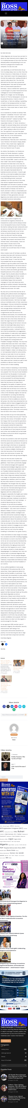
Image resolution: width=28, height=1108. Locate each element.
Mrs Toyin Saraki (16, 841)
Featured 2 (25, 834)
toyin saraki (2, 858)
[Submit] (26, 1065)
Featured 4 (9, 836)
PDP (1, 848)
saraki (21, 853)
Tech (13, 855)
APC (2, 831)
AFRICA (12, 826)
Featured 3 (3, 836)
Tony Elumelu (21, 855)
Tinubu (16, 855)
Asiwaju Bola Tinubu (9, 831)
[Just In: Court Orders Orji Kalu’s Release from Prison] (18, 663)
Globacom (22, 836)
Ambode (25, 828)
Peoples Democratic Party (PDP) (14, 848)
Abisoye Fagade (6, 826)
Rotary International (4, 853)
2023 (1, 826)
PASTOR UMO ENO (22, 844)
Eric (5, 42)
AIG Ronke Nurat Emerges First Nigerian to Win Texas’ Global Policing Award (17, 1076)
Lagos (10, 839)
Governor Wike (4, 839)
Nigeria (4, 844)
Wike (10, 858)
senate (2, 855)
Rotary (17, 850)
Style (10, 855)
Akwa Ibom (17, 826)
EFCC (15, 834)
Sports (6, 855)
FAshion (19, 834)
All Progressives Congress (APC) (11, 828)
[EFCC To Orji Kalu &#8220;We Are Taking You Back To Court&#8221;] (7, 667)
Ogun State (11, 845)
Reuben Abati (3, 850)
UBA (7, 858)
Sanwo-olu (14, 853)
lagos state (17, 839)
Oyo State (17, 844)
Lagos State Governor (5, 841)
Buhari (21, 831)
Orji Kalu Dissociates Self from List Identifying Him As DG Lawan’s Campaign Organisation (6, 686)
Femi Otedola (16, 836)
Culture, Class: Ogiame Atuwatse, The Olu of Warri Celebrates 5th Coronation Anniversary (13, 918)
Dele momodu (9, 834)
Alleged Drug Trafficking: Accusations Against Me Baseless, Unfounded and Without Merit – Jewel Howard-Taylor (12, 965)
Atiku (15, 832)
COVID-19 (2, 834)
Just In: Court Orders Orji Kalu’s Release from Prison (18, 668)
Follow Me (14, 734)
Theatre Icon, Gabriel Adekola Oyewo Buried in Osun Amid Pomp (16, 1098)
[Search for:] (11, 777)
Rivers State (11, 850)
